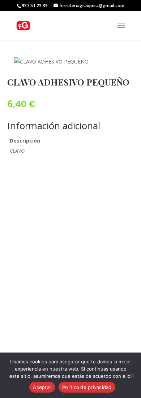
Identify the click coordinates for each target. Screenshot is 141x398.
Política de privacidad (87, 387)
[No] (132, 375)
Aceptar (42, 387)
